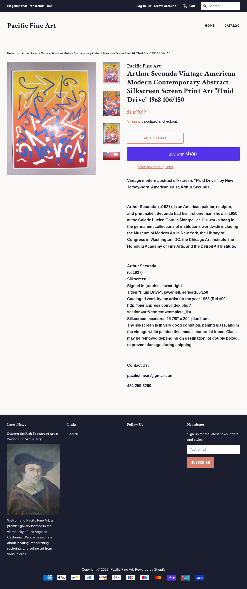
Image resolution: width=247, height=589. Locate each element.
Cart (192, 6)
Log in (141, 6)
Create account (165, 6)
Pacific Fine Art (31, 26)
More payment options (155, 167)
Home (210, 25)
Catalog (232, 25)
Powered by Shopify (150, 569)
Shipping (134, 121)
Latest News (16, 424)
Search (72, 434)
